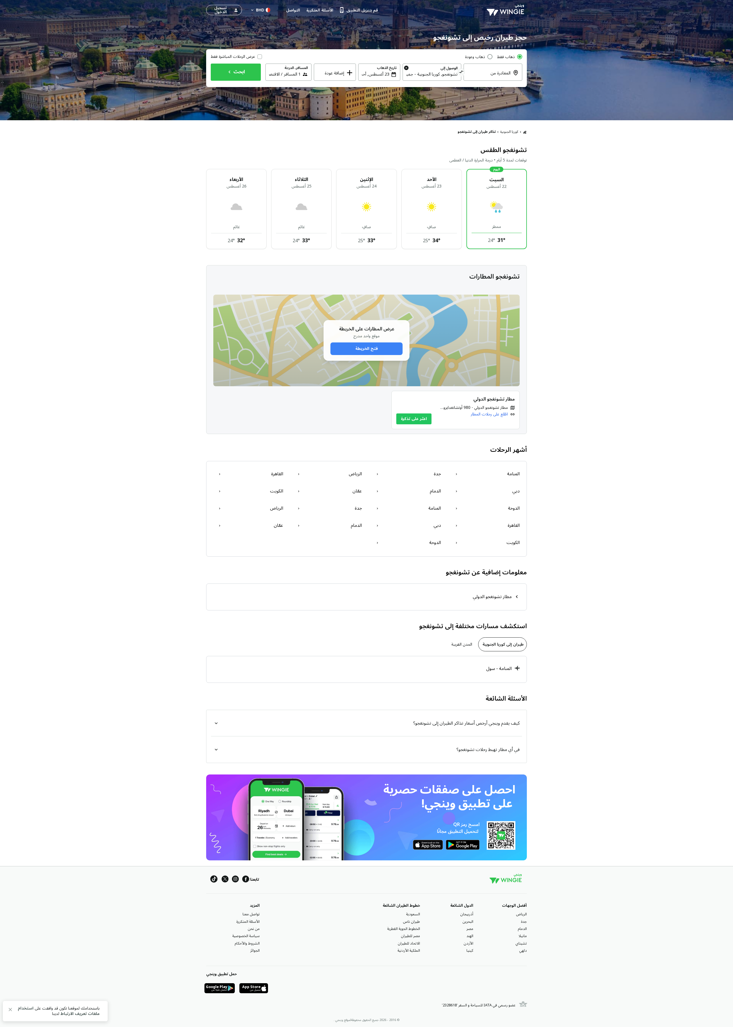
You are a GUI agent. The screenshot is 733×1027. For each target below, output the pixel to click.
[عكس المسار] (461, 72)
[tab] (502, 644)
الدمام (522, 929)
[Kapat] (10, 1010)
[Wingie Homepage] (507, 10)
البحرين (467, 922)
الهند (469, 936)
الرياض (521, 914)
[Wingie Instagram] (235, 880)
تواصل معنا (251, 914)
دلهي (523, 951)
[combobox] (489, 76)
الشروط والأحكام (247, 943)
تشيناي (521, 943)
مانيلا (523, 936)
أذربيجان (466, 914)
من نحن (254, 929)
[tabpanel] (366, 669)
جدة (524, 922)
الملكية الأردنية (408, 951)
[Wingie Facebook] (245, 880)
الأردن (468, 943)
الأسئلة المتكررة (248, 922)
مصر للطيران (410, 936)
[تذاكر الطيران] (525, 132)
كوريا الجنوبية (509, 132)
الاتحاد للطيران (409, 943)
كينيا (469, 951)
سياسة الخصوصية (246, 936)
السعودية (413, 914)
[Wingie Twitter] (225, 880)
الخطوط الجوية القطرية (403, 929)
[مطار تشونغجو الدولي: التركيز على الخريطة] (455, 410)
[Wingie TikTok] (214, 880)
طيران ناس (411, 922)
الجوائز (255, 951)
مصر (469, 929)
